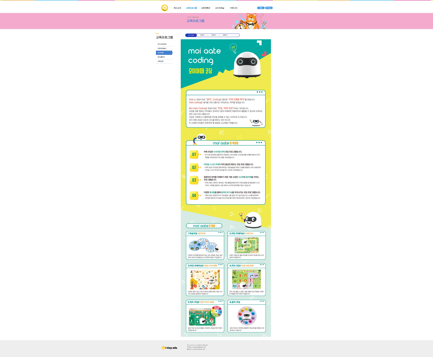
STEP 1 (202, 35)
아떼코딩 (161, 61)
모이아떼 (161, 52)
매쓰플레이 (161, 57)
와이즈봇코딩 (162, 44)
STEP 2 (213, 35)
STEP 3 (225, 35)
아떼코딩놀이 (162, 48)
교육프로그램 (191, 8)
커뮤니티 (233, 8)
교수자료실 (219, 8)
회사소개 (177, 8)
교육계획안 (205, 8)
